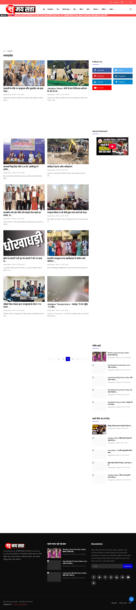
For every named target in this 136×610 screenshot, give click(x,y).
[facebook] (93, 577)
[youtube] (128, 577)
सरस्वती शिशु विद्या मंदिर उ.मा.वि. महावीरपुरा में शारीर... (20, 168)
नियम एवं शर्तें (123, 603)
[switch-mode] (131, 2)
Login (111, 2)
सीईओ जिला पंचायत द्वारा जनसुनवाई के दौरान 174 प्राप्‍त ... (22, 305)
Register (116, 2)
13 (58, 359)
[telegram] (122, 577)
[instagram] (110, 577)
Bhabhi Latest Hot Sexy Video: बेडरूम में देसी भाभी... (118, 354)
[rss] (93, 583)
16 (72, 359)
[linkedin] (116, 577)
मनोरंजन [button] (95, 9)
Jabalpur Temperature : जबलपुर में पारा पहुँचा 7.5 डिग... (67, 305)
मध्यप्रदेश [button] (50, 9)
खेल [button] (74, 9)
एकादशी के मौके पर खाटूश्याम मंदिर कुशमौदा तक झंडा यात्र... (23, 89)
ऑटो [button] (88, 9)
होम (44, 9)
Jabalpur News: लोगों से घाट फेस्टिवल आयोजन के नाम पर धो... (67, 89)
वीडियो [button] (103, 9)
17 (77, 359)
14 (63, 359)
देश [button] (57, 9)
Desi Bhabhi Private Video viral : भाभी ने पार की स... (119, 366)
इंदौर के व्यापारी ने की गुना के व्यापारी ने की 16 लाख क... (22, 259)
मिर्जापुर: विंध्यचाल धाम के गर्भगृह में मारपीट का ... (120, 426)
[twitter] (99, 577)
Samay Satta (7, 94)
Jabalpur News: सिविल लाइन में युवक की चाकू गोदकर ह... (120, 439)
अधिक (111, 9)
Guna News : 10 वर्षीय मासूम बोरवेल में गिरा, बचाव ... (120, 451)
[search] (131, 9)
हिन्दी (124, 2)
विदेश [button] (81, 9)
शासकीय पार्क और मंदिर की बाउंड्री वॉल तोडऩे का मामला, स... (22, 214)
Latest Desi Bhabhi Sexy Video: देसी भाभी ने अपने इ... (120, 378)
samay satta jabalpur (20, 604)
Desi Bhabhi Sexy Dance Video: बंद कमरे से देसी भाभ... (120, 391)
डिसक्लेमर (114, 603)
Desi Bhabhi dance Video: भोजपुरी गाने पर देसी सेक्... (120, 403)
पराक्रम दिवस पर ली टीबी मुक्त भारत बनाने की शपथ (67, 212)
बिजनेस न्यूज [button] (66, 9)
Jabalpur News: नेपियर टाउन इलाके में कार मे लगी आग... (119, 476)
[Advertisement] (68, 33)
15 (68, 359)
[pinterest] (105, 577)
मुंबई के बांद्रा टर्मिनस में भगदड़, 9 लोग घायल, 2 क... (120, 464)
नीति (130, 603)
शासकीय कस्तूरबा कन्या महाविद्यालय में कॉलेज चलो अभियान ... (66, 259)
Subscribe (127, 566)
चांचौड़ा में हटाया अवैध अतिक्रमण (59, 166)
